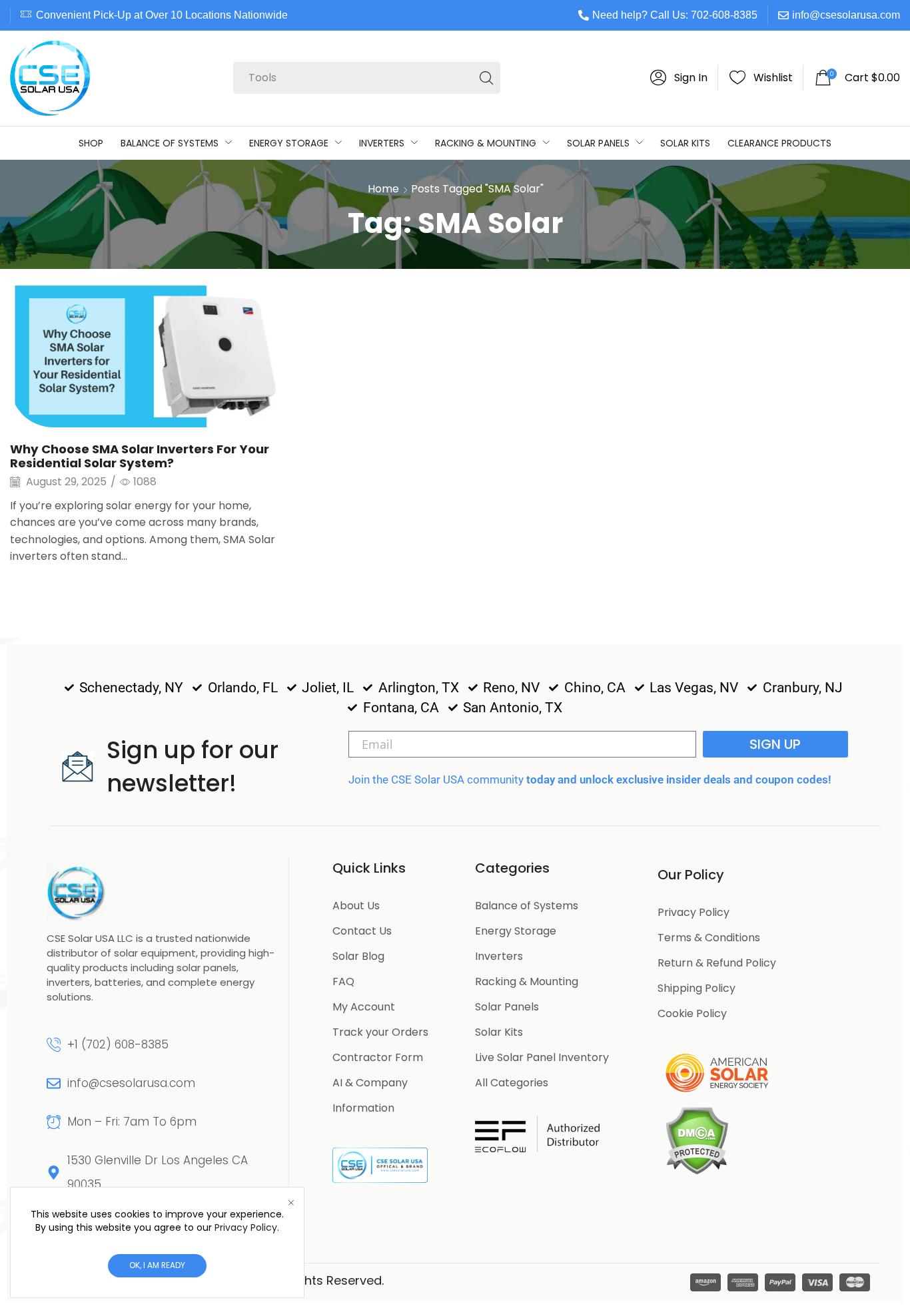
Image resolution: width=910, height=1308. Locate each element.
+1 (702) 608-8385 (118, 1044)
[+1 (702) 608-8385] (54, 1045)
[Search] (486, 78)
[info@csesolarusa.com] (54, 1083)
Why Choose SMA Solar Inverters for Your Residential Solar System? (139, 456)
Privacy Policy (246, 1227)
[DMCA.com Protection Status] (696, 1139)
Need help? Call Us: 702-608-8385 (674, 15)
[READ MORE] (152, 354)
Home (383, 188)
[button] (678, 78)
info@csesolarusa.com (846, 15)
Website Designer (442, 1280)
